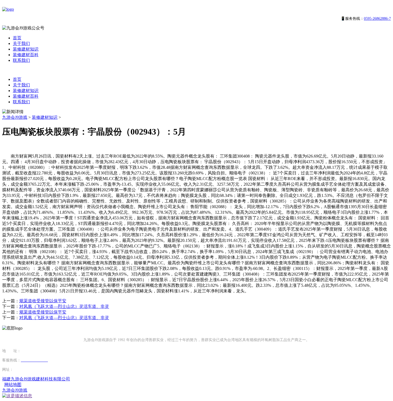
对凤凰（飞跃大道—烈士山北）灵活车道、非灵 (64, 306)
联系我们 (21, 60)
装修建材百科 (25, 54)
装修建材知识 (25, 49)
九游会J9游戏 (14, 117)
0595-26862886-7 (377, 19)
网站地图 (12, 384)
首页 (17, 38)
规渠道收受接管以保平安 (42, 301)
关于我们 (21, 43)
